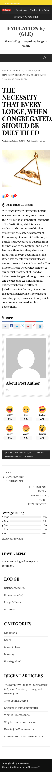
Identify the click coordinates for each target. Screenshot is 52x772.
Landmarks (19, 453)
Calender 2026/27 (14, 587)
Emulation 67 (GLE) (26, 31)
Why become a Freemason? (20, 722)
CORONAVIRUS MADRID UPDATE (23, 736)
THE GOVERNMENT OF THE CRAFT (14, 477)
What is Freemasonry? (17, 714)
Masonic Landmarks (23, 456)
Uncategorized (12, 661)
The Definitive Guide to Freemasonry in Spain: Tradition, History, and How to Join (25, 689)
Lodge (7, 639)
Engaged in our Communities (21, 707)
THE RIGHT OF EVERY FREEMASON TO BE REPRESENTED (37, 495)
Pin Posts (9, 609)
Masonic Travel (13, 647)
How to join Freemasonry (19, 729)
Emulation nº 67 (13, 595)
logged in (22, 561)
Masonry (9, 654)
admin (42, 141)
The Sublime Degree (16, 700)
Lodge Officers (12, 602)
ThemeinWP (34, 767)
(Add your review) (12, 538)
